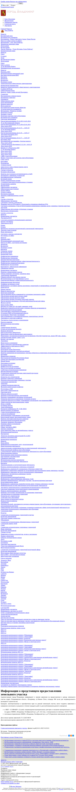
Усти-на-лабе (5, 582)
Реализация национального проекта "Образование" (17, 654)
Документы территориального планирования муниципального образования (25, 487)
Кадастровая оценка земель (9, 482)
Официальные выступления (10, 189)
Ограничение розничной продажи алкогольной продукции (19, 373)
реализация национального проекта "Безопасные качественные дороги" (23, 640)
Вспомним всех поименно (9, 37)
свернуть (3, 760)
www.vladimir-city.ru (7, 766)
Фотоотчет (4, 78)
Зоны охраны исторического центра (12, 499)
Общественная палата (8, 90)
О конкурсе (4, 94)
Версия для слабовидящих (18, 1)
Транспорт (4, 383)
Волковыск (4, 593)
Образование (5, 520)
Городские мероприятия (8, 119)
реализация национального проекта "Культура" (16, 638)
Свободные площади (7, 375)
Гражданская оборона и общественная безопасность (17, 280)
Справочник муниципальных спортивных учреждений (18, 527)
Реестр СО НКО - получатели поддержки (14, 242)
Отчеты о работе (6, 192)
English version (5, 1)
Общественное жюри (7, 101)
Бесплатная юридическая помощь (11, 310)
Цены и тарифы (6, 404)
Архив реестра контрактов (9, 614)
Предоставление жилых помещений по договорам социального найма (23, 294)
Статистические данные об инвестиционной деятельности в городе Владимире (26, 451)
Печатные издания (7, 112)
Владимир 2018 (6, 139)
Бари (2, 568)
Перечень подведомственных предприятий (14, 395)
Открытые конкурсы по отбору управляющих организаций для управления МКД (26, 400)
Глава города (5, 159)
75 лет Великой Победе (8, 149)
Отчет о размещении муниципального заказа (15, 612)
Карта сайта (11, 761)
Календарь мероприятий (8, 516)
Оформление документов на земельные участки (16, 474)
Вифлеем (3, 597)
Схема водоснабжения (8, 414)
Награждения (5, 185)
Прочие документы (7, 221)
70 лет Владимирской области (10, 123)
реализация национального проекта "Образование (17, 635)
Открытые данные (6, 251)
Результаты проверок (7, 194)
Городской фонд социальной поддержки (13, 311)
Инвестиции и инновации (9, 343)
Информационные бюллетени (10, 282)
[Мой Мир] (73, 735)
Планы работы (5, 190)
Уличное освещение (7, 429)
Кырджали (4, 583)
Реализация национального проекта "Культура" (16, 661)
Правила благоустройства (9, 501)
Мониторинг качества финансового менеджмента (16, 334)
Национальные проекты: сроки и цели (13, 628)
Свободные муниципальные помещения (13, 370)
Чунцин (3, 588)
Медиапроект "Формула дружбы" (11, 111)
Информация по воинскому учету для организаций (17, 444)
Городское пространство (8, 544)
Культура (3, 513)
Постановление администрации (11, 96)
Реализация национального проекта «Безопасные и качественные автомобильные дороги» (29, 680)
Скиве (3, 578)
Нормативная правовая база (9, 85)
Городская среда (6, 392)
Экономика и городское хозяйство (11, 318)
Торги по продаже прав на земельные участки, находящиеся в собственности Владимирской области (33, 621)
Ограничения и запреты (8, 184)
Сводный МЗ (5, 607)
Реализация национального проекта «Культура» (16, 678)
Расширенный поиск (7, 7)
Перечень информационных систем (12, 195)
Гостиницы (4, 542)
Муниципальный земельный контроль (13, 477)
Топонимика (5, 502)
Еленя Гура (4, 580)
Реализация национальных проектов (12, 626)
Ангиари (3, 563)
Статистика (19, 761)
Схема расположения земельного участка (14, 728)
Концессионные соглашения (10, 410)
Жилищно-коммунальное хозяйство (12, 387)
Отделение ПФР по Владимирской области (14, 313)
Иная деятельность (7, 232)
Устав (2, 58)
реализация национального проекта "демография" (17, 647)
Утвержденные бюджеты (8, 327)
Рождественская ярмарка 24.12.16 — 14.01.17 (15, 133)
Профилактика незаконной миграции (12, 263)
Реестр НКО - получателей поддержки (13, 554)
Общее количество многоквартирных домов (15, 402)
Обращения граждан (10, 22)
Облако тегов (18, 737)
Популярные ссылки (7, 737)
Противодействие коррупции (10, 259)
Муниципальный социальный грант (12, 73)
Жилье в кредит (6, 302)
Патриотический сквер (8, 51)
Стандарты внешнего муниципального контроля (16, 220)
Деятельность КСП (7, 223)
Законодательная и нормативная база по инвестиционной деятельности (23, 448)
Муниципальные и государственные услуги (15, 278)
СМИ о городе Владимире (9, 156)
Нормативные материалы (9, 439)
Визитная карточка (7, 168)
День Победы (8, 30)
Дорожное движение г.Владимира (11, 422)
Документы (8, 25)
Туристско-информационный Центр (12, 546)
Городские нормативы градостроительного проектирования (20, 489)
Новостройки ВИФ (7, 305)
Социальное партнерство (9, 382)
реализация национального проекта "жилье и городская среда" (21, 650)
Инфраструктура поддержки (10, 366)
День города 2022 (6, 153)
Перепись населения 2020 (9, 437)
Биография (4, 161)
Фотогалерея (5, 46)
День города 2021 (6, 151)
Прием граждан (6, 289)
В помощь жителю (7, 405)
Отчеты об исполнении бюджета (11, 329)
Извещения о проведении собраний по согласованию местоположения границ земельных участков (32, 470)
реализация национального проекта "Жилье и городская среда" (21, 641)
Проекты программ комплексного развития (14, 419)
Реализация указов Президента (10, 349)
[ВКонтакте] (69, 735)
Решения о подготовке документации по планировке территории (21, 492)
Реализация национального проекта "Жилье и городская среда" (21, 659)
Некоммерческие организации (10, 68)
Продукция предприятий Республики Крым (15, 358)
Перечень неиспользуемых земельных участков (16, 380)
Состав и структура (7, 170)
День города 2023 (6, 154)
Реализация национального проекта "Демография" (17, 656)
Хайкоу (3, 585)
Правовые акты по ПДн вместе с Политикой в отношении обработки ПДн (24, 204)
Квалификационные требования (11, 177)
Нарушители (5, 434)
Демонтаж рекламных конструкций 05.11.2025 (15, 436)
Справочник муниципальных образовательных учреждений (20, 522)
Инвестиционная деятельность (10, 446)
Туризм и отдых (6, 532)
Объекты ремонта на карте (9, 394)
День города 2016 (6, 131)
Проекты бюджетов (7, 331)
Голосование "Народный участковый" (13, 315)
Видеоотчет (4, 80)
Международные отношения (10, 556)
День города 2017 (6, 136)
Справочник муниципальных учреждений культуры (17, 515)
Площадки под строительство (10, 377)
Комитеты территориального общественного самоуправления (20, 87)
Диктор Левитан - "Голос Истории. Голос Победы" (17, 49)
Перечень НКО (5, 72)
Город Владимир (9, 19)
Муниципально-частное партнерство (12, 460)
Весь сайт (6, 5)
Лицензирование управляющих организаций (15, 415)
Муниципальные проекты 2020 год (12, 662)
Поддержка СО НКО (7, 235)
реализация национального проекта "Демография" (17, 636)
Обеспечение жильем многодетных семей (14, 296)
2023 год (3, 633)
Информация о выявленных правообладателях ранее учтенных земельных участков (27, 484)
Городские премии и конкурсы (10, 518)
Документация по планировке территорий (14, 494)
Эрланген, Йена (6, 560)
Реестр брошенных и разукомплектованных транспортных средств (22, 316)
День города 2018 (6, 143)
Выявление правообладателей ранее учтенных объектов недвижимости (23, 308)
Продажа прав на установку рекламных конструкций (17, 622)
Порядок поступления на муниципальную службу (16, 174)
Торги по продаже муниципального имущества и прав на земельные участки (25, 619)
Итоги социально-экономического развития (14, 344)
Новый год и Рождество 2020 (10, 148)
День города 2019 (6, 146)
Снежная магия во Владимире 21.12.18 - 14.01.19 (16, 144)
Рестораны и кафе (6, 541)
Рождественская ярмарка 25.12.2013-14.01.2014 (16, 121)
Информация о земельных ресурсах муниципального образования (22, 472)
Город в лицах (5, 65)
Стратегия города (10, 24)
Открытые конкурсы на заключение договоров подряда (18, 399)
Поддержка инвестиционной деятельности (14, 461)
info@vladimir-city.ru (7, 781)
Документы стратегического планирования (14, 320)
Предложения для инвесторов (10, 456)
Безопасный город (6, 254)
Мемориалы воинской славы (10, 44)
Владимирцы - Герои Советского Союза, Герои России (18, 39)
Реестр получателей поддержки (11, 368)
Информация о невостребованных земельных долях (17, 479)
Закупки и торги (6, 603)
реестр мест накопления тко (9, 390)
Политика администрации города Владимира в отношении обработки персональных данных (30, 686)
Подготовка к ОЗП (7, 389)
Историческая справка (8, 59)
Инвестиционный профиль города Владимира (15, 450)
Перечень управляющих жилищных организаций (16, 397)
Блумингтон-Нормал (7, 572)
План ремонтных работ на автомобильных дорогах (17, 430)
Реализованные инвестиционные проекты (14, 455)
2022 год (3, 643)
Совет (3, 197)
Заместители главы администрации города (14, 167)
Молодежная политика (8, 547)
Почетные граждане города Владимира (13, 116)
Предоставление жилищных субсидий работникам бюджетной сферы (23, 301)
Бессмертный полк (7, 36)
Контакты (4, 77)
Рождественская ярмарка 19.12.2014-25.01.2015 (16, 124)
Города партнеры (6, 558)
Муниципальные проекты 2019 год (12, 674)
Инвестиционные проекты (9, 453)
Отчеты (3, 227)
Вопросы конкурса (7, 104)
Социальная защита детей (9, 523)
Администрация (6, 165)
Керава (3, 577)
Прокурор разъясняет (7, 293)
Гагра (2, 600)
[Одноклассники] (71, 735)
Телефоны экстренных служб (10, 284)
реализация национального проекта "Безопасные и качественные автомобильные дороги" (29, 668)
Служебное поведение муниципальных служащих (17, 182)
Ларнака (3, 595)
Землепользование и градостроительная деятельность (18, 465)
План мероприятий (7, 102)
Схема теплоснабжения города (10, 412)
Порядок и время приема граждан (11, 272)
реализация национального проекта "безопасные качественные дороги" (23, 648)
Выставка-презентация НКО (10, 75)
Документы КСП (6, 218)
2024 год (3, 631)
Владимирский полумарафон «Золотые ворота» (16, 141)
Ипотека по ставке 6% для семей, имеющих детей (16, 306)
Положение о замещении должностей (13, 175)
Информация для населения (9, 264)
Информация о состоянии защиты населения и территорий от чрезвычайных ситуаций (28, 285)
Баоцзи (3, 590)
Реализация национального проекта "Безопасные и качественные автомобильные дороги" (29, 657)
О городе (3, 56)
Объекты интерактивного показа (11, 537)
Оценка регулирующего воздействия (12, 359)
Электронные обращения (9, 275)
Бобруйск (4, 592)
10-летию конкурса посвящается (11, 109)
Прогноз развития (6, 322)
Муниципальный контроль (9, 432)
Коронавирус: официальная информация (14, 266)
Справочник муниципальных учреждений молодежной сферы (20, 549)
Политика (61, 789)
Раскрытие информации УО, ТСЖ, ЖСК (14, 409)
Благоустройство (6, 425)
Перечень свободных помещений (11, 378)
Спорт (3, 525)
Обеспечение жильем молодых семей (12, 298)
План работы (5, 443)
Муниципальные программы (10, 324)
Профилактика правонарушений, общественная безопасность (20, 261)
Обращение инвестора (8, 458)
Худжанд (3, 602)
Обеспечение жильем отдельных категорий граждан (17, 299)
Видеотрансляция (6, 252)
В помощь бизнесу (7, 365)
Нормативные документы (9, 216)
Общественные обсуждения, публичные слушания (17, 209)
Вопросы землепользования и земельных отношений (17, 467)
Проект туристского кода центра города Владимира (17, 158)
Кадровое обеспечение (8, 172)
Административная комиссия (10, 385)
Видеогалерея (5, 47)
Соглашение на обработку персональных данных (16, 685)
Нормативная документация (10, 683)
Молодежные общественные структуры (13, 553)
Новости (9, 29)
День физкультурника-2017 (9, 134)
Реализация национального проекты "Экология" (16, 671)
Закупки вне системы (7, 617)
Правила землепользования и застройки (13, 491)
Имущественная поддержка (9, 371)
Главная (3, 29)
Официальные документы (9, 187)
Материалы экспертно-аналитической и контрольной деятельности (22, 228)
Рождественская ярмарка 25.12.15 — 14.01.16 (15, 128)
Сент (2, 570)
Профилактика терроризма (9, 258)
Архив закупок (5, 616)
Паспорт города (6, 348)
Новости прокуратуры (8, 291)
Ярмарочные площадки (8, 356)
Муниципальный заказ (8, 605)
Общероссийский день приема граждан (13, 277)
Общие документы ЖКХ (8, 427)
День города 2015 (6, 126)
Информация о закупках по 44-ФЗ (11, 611)
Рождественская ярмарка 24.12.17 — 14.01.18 (15, 138)
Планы (3, 225)
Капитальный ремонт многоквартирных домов (16, 417)
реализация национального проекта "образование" (17, 645)
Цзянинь (3, 587)
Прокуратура (5, 287)
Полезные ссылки (6, 82)
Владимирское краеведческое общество (13, 107)
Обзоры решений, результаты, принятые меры (15, 273)
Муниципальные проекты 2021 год (12, 652)
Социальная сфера (6, 511)
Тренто (3, 567)
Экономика (4, 341)
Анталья (3, 598)
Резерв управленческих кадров (10, 180)
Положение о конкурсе (8, 97)
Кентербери (4, 562)
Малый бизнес (9, 20)
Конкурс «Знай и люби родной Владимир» (14, 92)
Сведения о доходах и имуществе (11, 202)
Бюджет (3, 325)
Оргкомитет (4, 99)
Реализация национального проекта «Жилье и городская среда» (21, 681)
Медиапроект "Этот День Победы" (12, 42)
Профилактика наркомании (9, 256)
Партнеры (4, 624)
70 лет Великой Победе (8, 66)
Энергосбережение (7, 407)
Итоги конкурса (6, 106)
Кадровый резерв (6, 179)
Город (2, 54)
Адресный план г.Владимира (10, 497)
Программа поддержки (8, 363)
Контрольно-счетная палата (9, 211)
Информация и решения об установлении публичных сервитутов (21, 469)
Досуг (3, 539)
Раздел (13, 5)
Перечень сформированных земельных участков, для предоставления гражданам (26, 480)
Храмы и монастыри (7, 536)
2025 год (3, 629)
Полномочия (5, 163)
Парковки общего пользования (10, 424)
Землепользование (6, 475)
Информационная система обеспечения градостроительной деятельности (24, 485)
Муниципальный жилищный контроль (13, 420)
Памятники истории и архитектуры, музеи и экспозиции (19, 534)
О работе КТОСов (6, 89)
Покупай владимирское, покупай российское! (15, 351)
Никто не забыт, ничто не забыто (11, 41)
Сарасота (3, 573)
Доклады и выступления (8, 230)
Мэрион (3, 575)
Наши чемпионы (6, 529)
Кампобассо (4, 565)
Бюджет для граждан (7, 339)
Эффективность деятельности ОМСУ (12, 346)
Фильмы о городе (6, 114)
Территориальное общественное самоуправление (16, 83)
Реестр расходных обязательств (10, 332)
